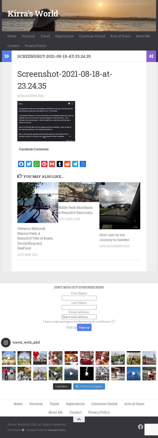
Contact (13, 46)
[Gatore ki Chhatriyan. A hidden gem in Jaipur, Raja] (9, 358)
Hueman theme (56, 430)
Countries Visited (92, 36)
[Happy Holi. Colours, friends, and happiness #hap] (102, 358)
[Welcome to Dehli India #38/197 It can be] (40, 373)
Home (12, 36)
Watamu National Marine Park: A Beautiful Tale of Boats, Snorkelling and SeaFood (35, 238)
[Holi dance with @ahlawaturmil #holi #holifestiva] (55, 358)
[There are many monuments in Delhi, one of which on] (24, 358)
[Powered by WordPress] (23, 430)
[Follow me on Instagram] (147, 427)
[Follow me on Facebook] (140, 427)
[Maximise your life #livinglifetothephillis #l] (118, 373)
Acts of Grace (120, 36)
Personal (28, 36)
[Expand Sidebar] (7, 56)
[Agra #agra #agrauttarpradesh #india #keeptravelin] (40, 358)
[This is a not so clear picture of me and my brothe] (133, 358)
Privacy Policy (35, 46)
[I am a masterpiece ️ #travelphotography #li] (149, 373)
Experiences (64, 36)
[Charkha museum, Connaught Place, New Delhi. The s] (149, 358)
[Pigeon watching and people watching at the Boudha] (102, 373)
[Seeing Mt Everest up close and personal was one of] (133, 373)
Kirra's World (33, 13)
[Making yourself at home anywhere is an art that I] (55, 373)
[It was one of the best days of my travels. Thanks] (87, 358)
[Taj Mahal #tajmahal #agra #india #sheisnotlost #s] (118, 358)
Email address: (79, 312)
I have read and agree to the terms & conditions (76, 321)
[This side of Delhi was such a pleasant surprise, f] (9, 373)
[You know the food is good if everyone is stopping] (24, 373)
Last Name (79, 303)
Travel (45, 36)
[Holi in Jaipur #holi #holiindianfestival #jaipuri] (71, 358)
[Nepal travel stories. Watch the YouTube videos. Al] (87, 373)
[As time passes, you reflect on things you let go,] (71, 373)
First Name (79, 293)
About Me (143, 36)
